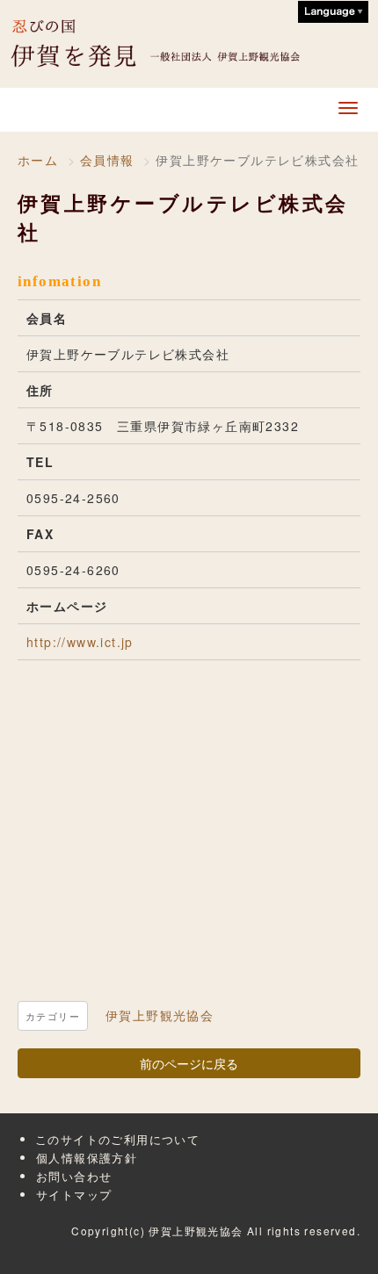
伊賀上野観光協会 (168, 44)
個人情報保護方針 (86, 1157)
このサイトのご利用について (117, 1139)
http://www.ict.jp (80, 642)
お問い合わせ (74, 1176)
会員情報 (107, 160)
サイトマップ (74, 1194)
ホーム (38, 160)
